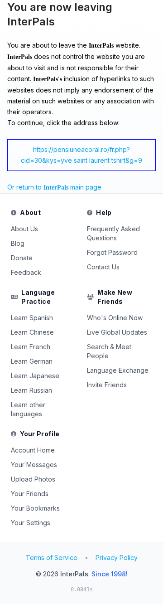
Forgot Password (112, 252)
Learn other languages (28, 409)
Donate (22, 258)
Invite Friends (107, 385)
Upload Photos (33, 479)
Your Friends (29, 493)
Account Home (33, 450)
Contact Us (103, 267)
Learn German (32, 361)
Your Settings (30, 522)
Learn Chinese (32, 332)
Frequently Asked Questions (113, 233)
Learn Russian (31, 390)
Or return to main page (54, 187)
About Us (24, 229)
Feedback (26, 272)
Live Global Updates (117, 332)
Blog (17, 243)
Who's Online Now (115, 317)
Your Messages (34, 464)
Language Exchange (118, 370)
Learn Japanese (35, 376)
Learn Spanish (32, 317)
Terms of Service (51, 557)
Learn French (30, 347)
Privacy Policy (117, 557)
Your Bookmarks (35, 508)
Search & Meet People (109, 351)
